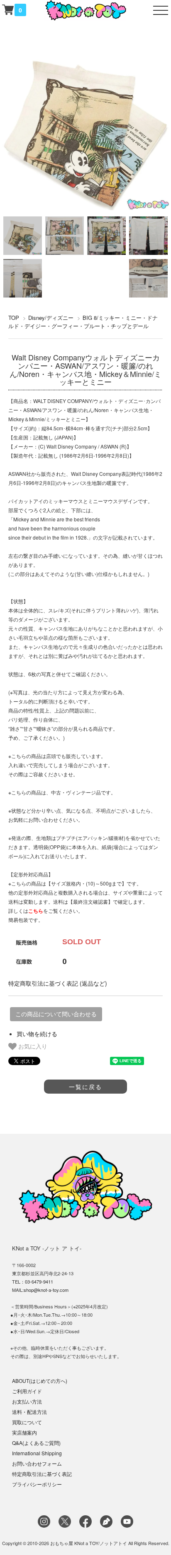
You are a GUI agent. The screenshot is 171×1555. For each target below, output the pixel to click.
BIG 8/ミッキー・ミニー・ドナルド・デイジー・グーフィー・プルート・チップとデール (83, 322)
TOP (13, 318)
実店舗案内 (24, 1432)
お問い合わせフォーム (37, 1463)
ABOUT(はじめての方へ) (39, 1380)
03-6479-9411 (39, 1281)
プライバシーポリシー (37, 1484)
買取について (27, 1421)
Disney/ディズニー (50, 318)
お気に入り (32, 1046)
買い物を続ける (37, 1033)
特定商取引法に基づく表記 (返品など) (57, 983)
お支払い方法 (27, 1401)
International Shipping (37, 1453)
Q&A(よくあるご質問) (36, 1442)
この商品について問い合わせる (56, 1014)
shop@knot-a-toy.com (46, 1289)
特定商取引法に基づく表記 (42, 1473)
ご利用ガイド (27, 1390)
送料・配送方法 (29, 1411)
